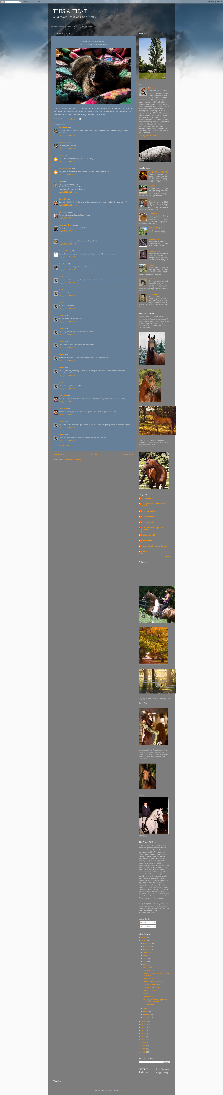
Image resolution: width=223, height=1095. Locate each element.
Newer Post (59, 454)
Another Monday (154, 251)
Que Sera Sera (148, 1004)
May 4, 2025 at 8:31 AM (67, 376)
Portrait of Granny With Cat (153, 981)
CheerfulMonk (64, 251)
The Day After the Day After (158, 172)
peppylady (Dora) (65, 225)
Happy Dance (148, 978)
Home (94, 454)
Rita (60, 182)
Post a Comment (62, 445)
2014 (143, 1034)
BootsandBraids (147, 517)
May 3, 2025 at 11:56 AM (68, 205)
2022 (143, 1027)
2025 (143, 940)
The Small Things (149, 990)
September (147, 952)
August (146, 955)
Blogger (124, 1090)
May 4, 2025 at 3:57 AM (67, 270)
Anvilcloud (63, 127)
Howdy (145, 993)
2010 (143, 1046)
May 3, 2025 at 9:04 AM (67, 174)
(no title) (151, 265)
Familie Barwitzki (148, 535)
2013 (143, 1037)
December (147, 943)
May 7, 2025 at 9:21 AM (67, 441)
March (145, 1011)
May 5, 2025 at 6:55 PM (67, 415)
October (146, 949)
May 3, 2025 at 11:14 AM (68, 192)
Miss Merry (63, 212)
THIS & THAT (70, 11)
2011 (143, 1043)
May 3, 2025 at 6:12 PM (67, 218)
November (147, 946)
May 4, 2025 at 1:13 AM (67, 257)
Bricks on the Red (148, 522)
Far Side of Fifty (65, 169)
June (145, 961)
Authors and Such (149, 967)
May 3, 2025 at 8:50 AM (67, 162)
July (145, 958)
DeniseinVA (63, 199)
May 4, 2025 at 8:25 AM (67, 309)
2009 (143, 1049)
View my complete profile (148, 136)
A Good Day (152, 214)
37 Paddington (147, 498)
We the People (153, 239)
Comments (146, 926)
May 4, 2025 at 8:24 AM (67, 283)
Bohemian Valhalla (148, 511)
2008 (143, 1052)
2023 (143, 1024)
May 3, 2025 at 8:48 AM (67, 136)
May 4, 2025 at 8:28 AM (67, 348)
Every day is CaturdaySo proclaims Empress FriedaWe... (155, 1000)
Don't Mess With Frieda (151, 984)
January (146, 1017)
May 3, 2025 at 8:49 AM (67, 149)
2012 (143, 1040)
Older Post (128, 454)
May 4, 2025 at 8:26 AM (67, 322)
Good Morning (148, 997)
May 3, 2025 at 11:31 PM (68, 244)
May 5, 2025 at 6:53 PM (67, 402)
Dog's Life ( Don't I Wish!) (152, 987)
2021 (143, 1030)
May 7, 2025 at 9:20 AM (67, 428)
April (145, 1008)
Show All (167, 556)
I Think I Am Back (149, 970)
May (145, 965)
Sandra (61, 277)
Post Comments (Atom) (72, 459)
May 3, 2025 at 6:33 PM (67, 231)
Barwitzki (62, 264)
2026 (143, 937)
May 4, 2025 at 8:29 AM (67, 361)
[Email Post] (80, 119)
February (147, 1014)
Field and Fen (146, 540)
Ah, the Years (153, 279)
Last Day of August (155, 228)
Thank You (152, 186)
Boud (61, 156)
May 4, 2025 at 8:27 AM (67, 335)
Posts (144, 922)
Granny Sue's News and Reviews (154, 546)
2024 (143, 1021)
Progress (151, 200)
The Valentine (153, 295)
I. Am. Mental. (146, 551)
